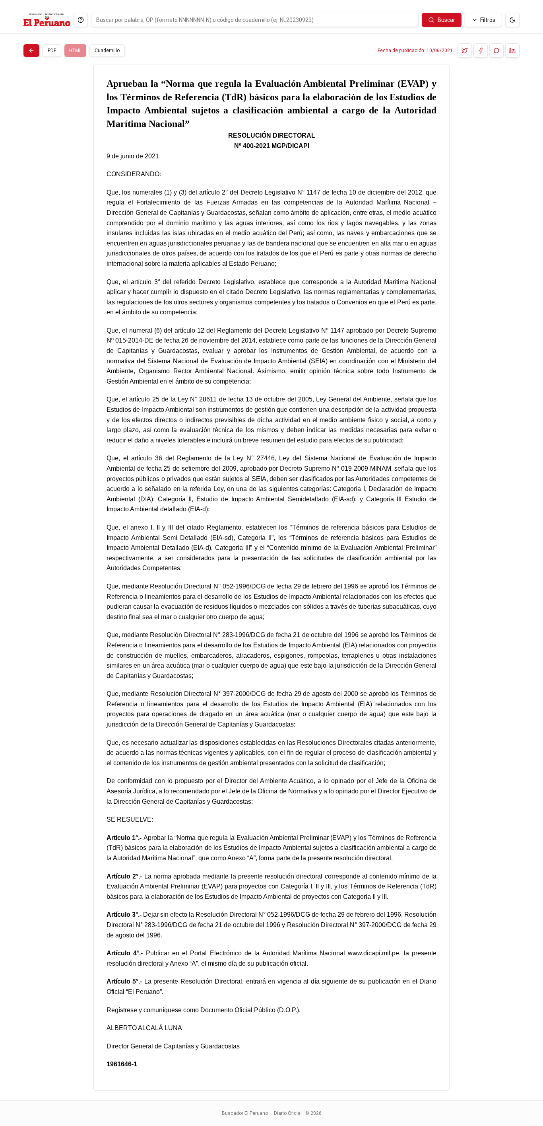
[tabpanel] (271, 577)
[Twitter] (465, 50)
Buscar (446, 20)
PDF (52, 50)
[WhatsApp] (496, 50)
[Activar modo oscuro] (512, 20)
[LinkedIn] (512, 50)
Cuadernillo (107, 50)
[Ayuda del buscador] (81, 20)
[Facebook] (480, 50)
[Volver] (31, 50)
